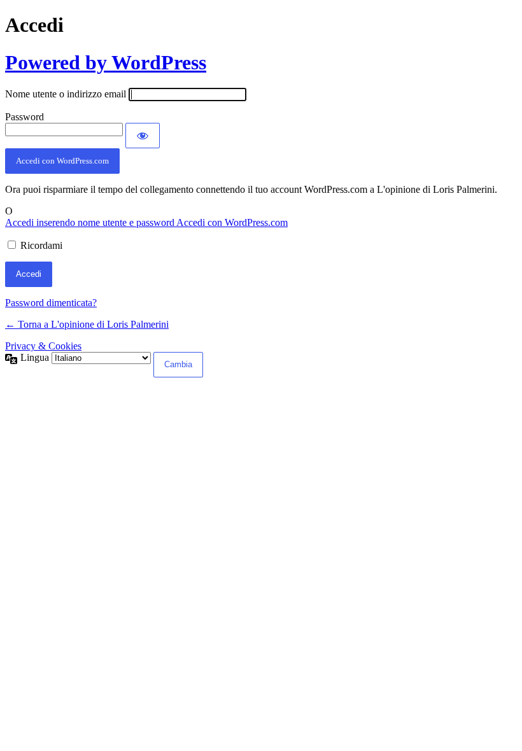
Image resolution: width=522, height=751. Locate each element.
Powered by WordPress (105, 62)
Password (24, 116)
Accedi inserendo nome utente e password (90, 222)
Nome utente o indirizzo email (65, 93)
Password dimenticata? (51, 302)
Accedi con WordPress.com (62, 160)
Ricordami (41, 245)
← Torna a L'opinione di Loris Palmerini (87, 324)
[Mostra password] (142, 135)
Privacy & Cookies (43, 345)
